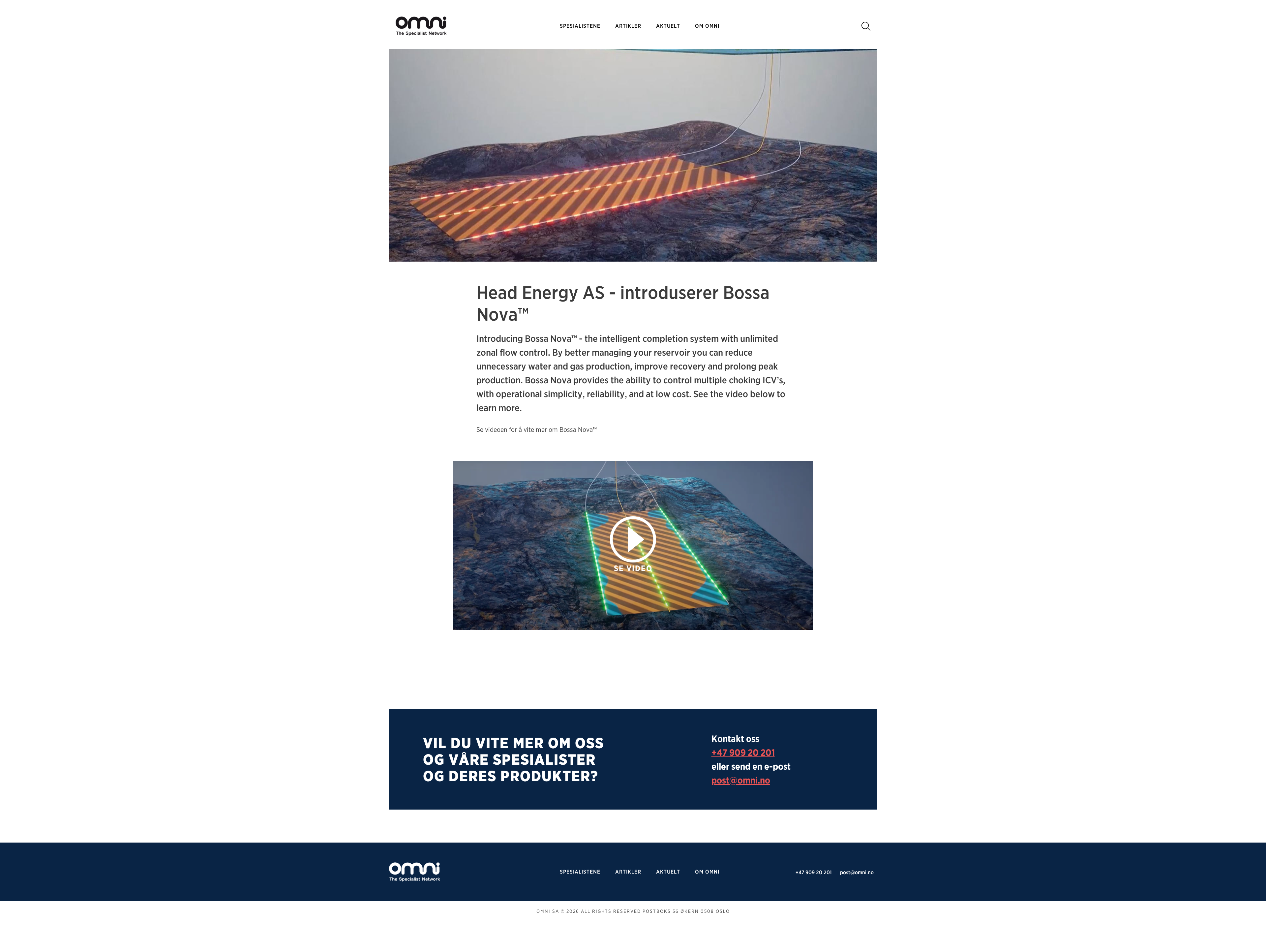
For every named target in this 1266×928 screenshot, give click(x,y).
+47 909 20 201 (743, 752)
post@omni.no (740, 780)
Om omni (707, 26)
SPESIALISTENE (580, 26)
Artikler (628, 26)
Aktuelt (668, 26)
